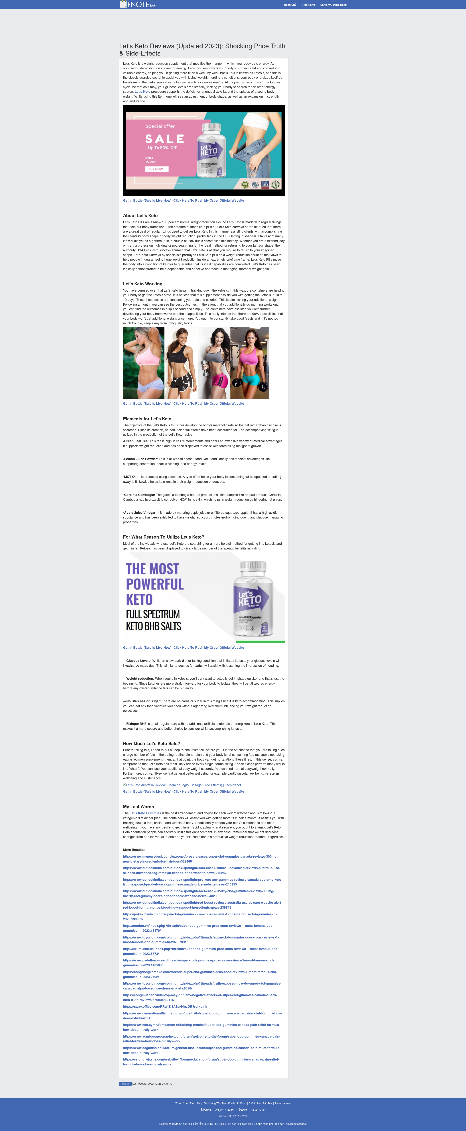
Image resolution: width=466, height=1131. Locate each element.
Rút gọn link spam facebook (291, 1124)
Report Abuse (283, 1103)
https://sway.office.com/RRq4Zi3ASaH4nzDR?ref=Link (165, 1006)
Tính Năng (308, 4)
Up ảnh (258, 1124)
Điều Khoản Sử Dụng (234, 1103)
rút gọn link (234, 1124)
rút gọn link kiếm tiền (191, 1124)
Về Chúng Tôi (212, 1103)
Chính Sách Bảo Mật (261, 1103)
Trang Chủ (290, 4)
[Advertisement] (204, 25)
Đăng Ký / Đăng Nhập (333, 4)
